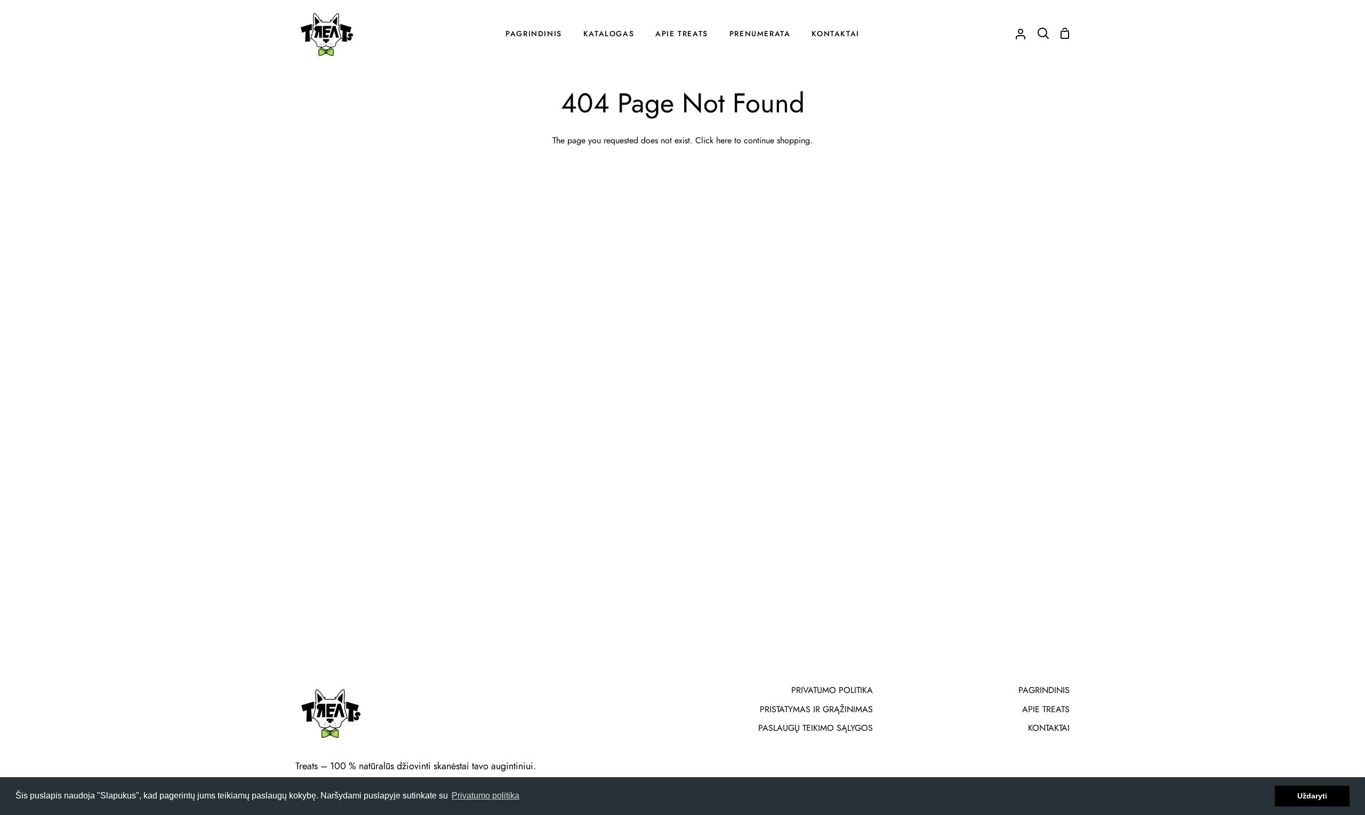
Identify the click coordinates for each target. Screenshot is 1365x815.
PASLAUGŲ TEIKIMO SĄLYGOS (815, 728)
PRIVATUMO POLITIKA (832, 690)
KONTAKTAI (1049, 728)
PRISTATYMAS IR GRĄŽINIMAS (816, 709)
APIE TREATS (1046, 709)
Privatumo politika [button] (485, 795)
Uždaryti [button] (1312, 796)
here (724, 140)
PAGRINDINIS (1044, 690)
